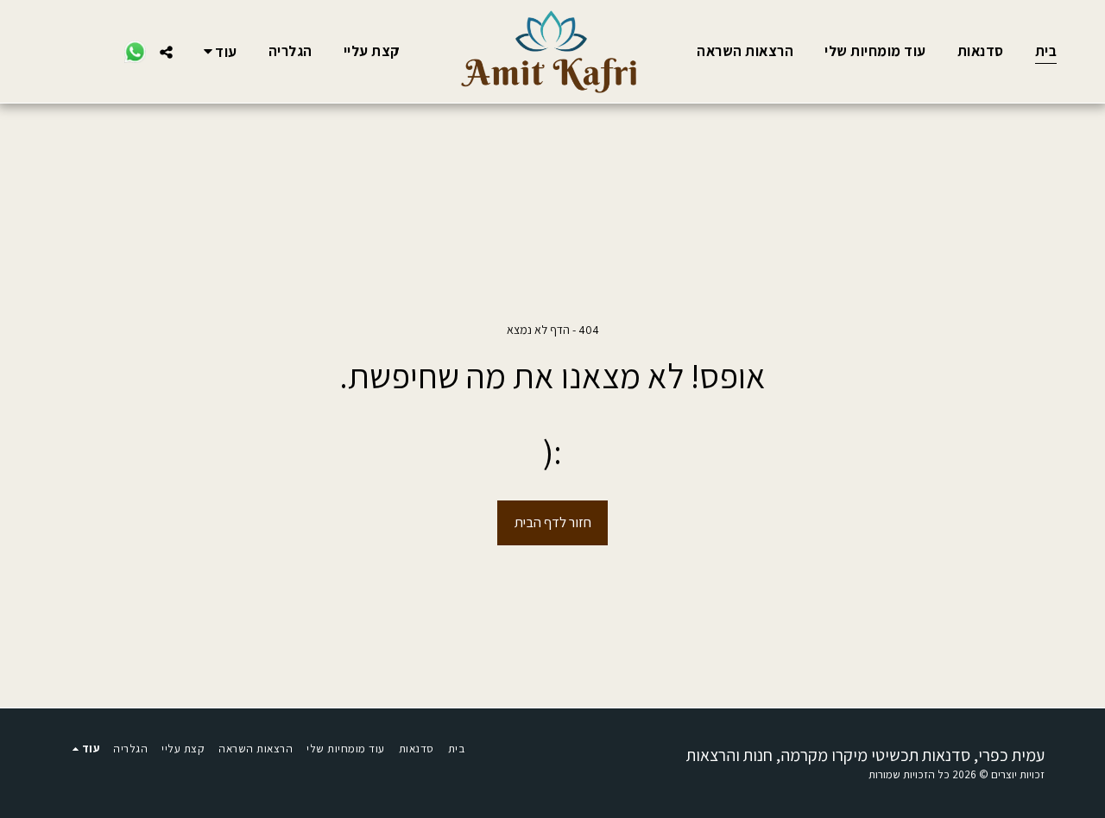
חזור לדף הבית (553, 522)
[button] (166, 52)
